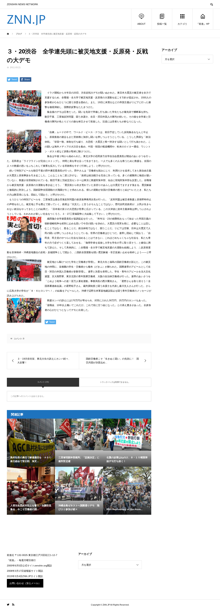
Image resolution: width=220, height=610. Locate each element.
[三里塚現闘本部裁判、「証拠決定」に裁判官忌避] (79, 434)
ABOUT (141, 23)
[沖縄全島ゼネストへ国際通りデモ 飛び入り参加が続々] (79, 484)
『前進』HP (202, 23)
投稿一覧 (162, 23)
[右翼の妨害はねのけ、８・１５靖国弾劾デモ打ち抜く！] (127, 435)
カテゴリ (182, 23)
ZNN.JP (26, 19)
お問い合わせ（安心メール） (25, 583)
